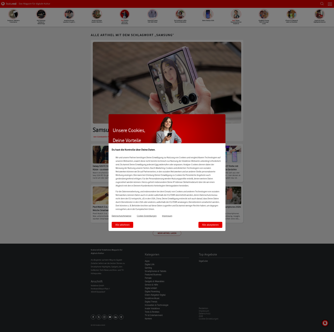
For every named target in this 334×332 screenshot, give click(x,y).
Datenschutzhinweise (121, 216)
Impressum (167, 216)
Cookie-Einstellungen (147, 216)
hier (157, 164)
